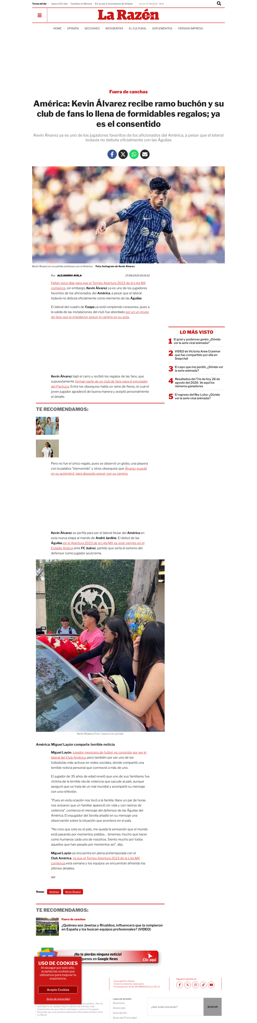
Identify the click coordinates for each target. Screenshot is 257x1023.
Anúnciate (119, 1007)
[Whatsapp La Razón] (134, 154)
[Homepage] (128, 14)
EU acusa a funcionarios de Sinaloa (114, 3)
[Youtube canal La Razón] (211, 985)
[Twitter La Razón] (123, 154)
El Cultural (138, 28)
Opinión (73, 28)
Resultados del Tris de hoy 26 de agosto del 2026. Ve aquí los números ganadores (197, 382)
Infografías (114, 28)
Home (57, 28)
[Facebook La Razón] (112, 154)
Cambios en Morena (81, 3)
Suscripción (120, 1012)
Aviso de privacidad (58, 998)
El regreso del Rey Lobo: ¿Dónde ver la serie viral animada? (197, 396)
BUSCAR (213, 1006)
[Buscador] (219, 4)
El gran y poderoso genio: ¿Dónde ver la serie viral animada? (197, 341)
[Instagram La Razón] (195, 985)
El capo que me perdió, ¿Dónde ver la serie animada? (199, 368)
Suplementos (162, 28)
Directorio (119, 1003)
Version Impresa (190, 28)
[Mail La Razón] (145, 154)
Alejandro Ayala (69, 275)
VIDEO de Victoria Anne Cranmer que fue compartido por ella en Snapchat (198, 355)
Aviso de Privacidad (125, 1017)
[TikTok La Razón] (203, 985)
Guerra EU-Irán (59, 3)
